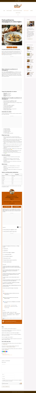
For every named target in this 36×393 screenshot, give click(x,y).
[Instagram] (17, 1)
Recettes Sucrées (9, 10)
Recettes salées (26, 10)
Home (4, 10)
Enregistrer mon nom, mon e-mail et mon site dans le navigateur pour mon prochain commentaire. (12, 380)
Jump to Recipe (9, 47)
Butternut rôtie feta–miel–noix (5, 354)
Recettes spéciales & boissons (17, 10)
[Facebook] (15, 1)
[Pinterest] (18, 1)
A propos (31, 10)
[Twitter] (20, 1)
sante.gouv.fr (6, 349)
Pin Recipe (17, 206)
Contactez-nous (18, 12)
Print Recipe (15, 47)
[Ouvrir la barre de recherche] (18, 15)
